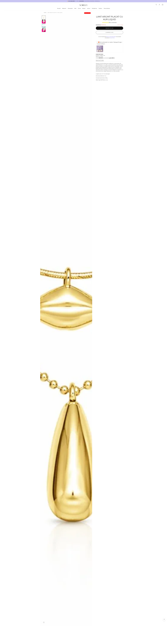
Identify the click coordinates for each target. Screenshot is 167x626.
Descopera (70, 8)
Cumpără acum (109, 32)
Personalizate (107, 8)
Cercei (79, 8)
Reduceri (64, 8)
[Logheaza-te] (159, 4)
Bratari (83, 8)
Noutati (59, 8)
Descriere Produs (100, 60)
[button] (156, 4)
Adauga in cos (109, 28)
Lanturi (88, 8)
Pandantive (94, 8)
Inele (75, 8)
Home (45, 12)
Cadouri (100, 8)
